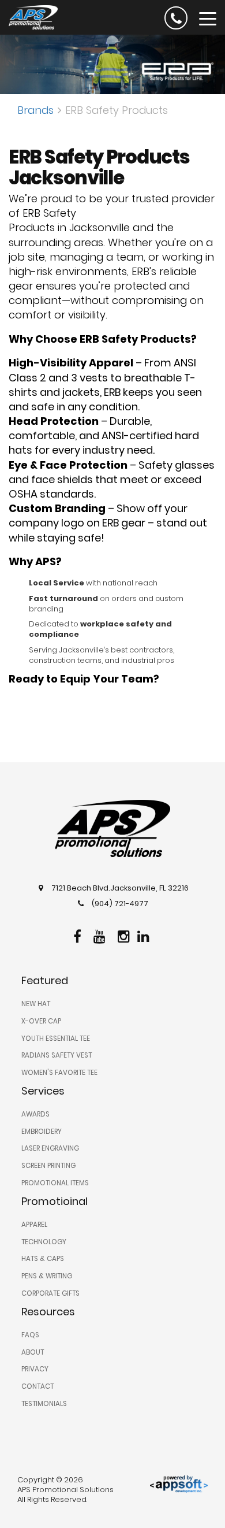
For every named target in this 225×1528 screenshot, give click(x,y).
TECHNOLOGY (43, 1242)
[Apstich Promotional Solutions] (29, 16)
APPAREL (34, 1224)
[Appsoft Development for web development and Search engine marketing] (179, 1483)
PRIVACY (34, 1369)
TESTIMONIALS (44, 1403)
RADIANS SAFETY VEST (56, 1055)
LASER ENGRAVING (50, 1148)
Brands (35, 110)
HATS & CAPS (42, 1258)
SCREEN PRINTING (48, 1165)
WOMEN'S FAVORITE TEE (59, 1072)
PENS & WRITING (46, 1276)
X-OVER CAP (41, 1021)
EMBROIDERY (41, 1131)
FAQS (30, 1335)
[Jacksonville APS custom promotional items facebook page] (78, 935)
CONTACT (37, 1386)
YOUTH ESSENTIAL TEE (55, 1038)
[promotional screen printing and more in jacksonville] (112, 829)
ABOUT (32, 1352)
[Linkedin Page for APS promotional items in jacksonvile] (144, 935)
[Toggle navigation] (207, 18)
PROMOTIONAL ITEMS (55, 1183)
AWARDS (35, 1114)
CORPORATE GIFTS (50, 1293)
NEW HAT (35, 1003)
